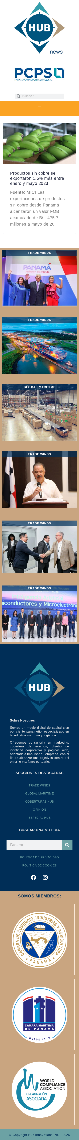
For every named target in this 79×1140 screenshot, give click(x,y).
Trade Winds (39, 785)
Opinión (39, 809)
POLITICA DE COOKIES (39, 865)
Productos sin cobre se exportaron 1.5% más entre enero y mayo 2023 (37, 178)
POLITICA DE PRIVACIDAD (39, 857)
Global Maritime (39, 793)
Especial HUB (39, 817)
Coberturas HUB (39, 801)
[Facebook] (33, 877)
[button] (40, 106)
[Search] (67, 845)
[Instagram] (45, 877)
